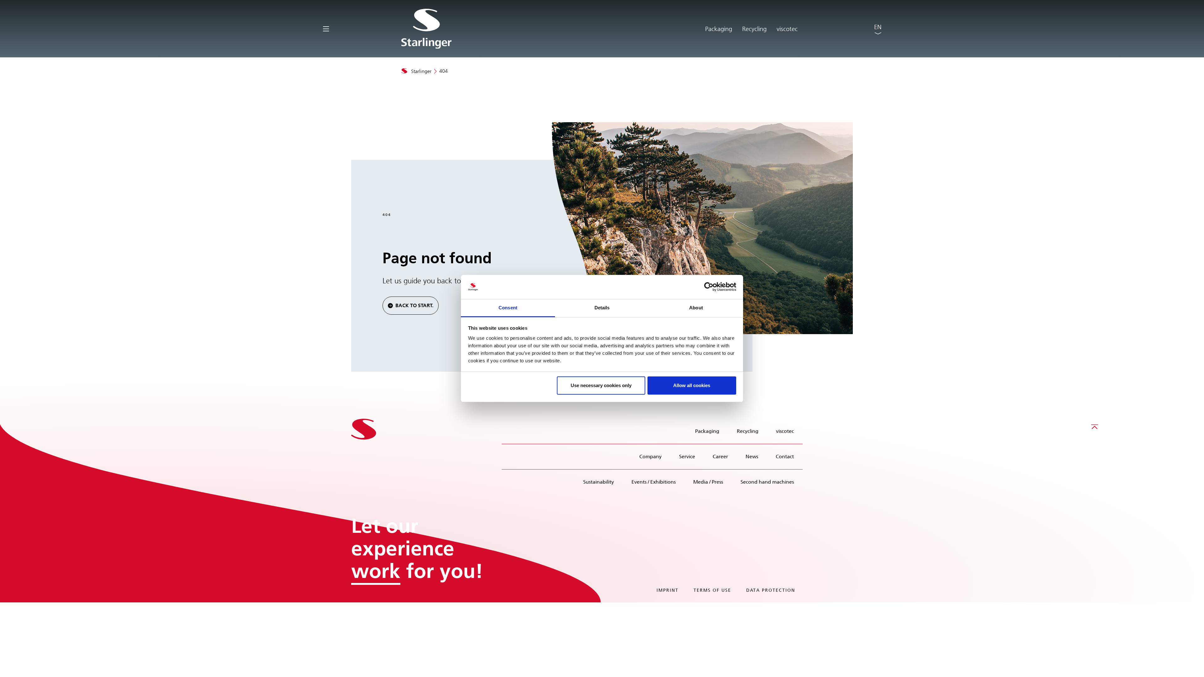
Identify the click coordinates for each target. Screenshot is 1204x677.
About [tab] (696, 307)
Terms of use (712, 590)
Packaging (718, 29)
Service (687, 456)
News (752, 456)
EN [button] (877, 27)
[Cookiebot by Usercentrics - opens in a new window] (708, 287)
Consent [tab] (508, 307)
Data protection (770, 590)
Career (720, 456)
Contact (785, 456)
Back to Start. (414, 305)
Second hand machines (767, 482)
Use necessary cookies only (601, 385)
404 (443, 71)
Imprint (668, 590)
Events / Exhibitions (653, 482)
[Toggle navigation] (326, 28)
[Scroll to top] (1094, 426)
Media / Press (708, 482)
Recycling (754, 29)
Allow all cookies (691, 385)
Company (650, 456)
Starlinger (421, 71)
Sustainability (598, 482)
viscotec (787, 29)
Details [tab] (602, 307)
